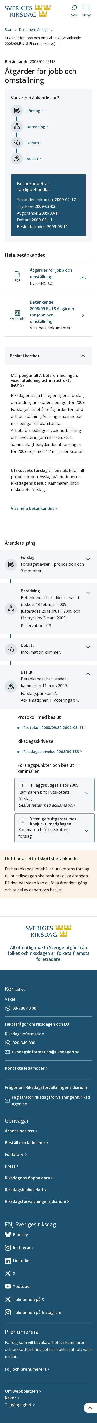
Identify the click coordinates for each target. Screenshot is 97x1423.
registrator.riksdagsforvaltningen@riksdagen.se (51, 1100)
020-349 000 (23, 1043)
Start (9, 29)
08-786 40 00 (24, 1008)
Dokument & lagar (34, 29)
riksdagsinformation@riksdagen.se (46, 1052)
